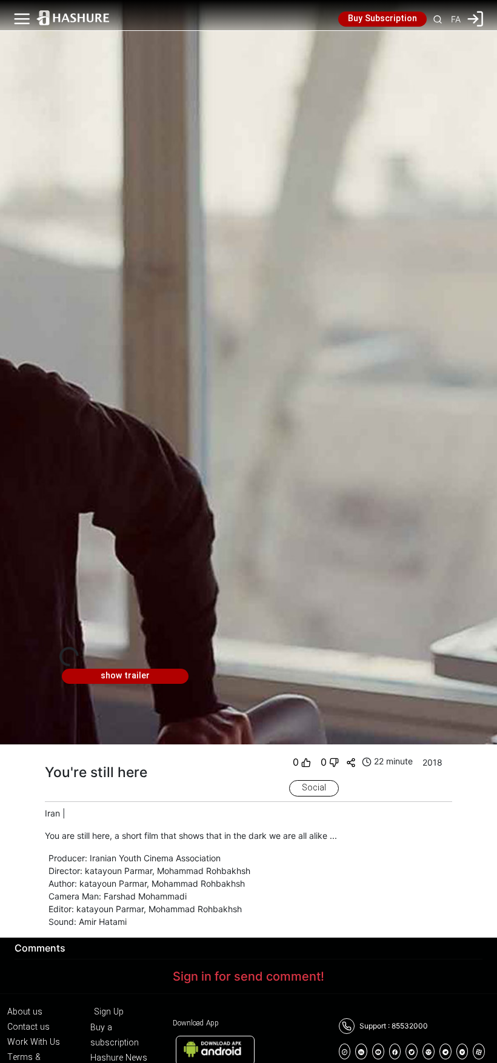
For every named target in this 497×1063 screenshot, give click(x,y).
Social (314, 788)
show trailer (125, 676)
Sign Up (109, 1012)
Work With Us (33, 1042)
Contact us (28, 1027)
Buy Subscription (382, 18)
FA (456, 19)
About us (24, 1012)
